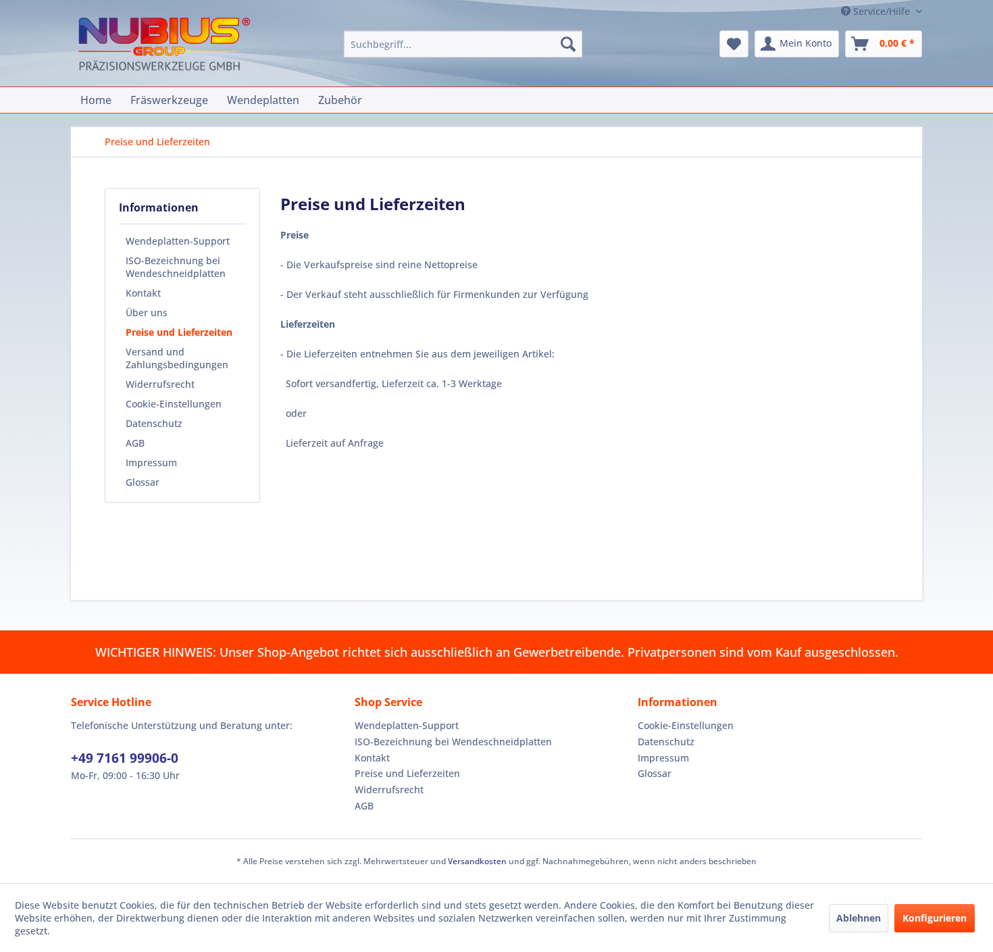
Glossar (142, 482)
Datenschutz (154, 423)
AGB (135, 442)
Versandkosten (477, 861)
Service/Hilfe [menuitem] (881, 11)
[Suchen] (568, 43)
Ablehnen (858, 917)
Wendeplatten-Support (178, 240)
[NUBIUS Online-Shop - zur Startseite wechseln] (164, 45)
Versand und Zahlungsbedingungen (177, 358)
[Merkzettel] (733, 43)
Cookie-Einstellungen (174, 403)
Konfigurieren (934, 917)
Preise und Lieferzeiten (179, 332)
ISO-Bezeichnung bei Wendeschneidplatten (176, 267)
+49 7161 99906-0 (124, 758)
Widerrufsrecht (160, 384)
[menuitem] (463, 43)
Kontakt (143, 292)
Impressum (151, 462)
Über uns (147, 312)
